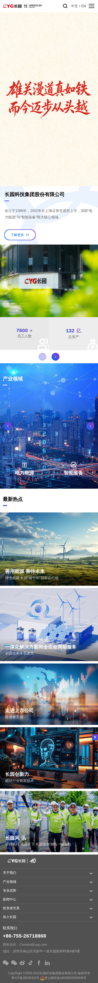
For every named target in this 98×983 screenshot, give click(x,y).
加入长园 (9, 917)
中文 (74, 6)
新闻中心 (9, 899)
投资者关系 (11, 908)
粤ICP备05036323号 (25, 978)
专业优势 (9, 890)
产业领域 (9, 882)
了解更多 (18, 235)
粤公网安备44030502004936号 (65, 978)
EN (83, 6)
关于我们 (9, 873)
